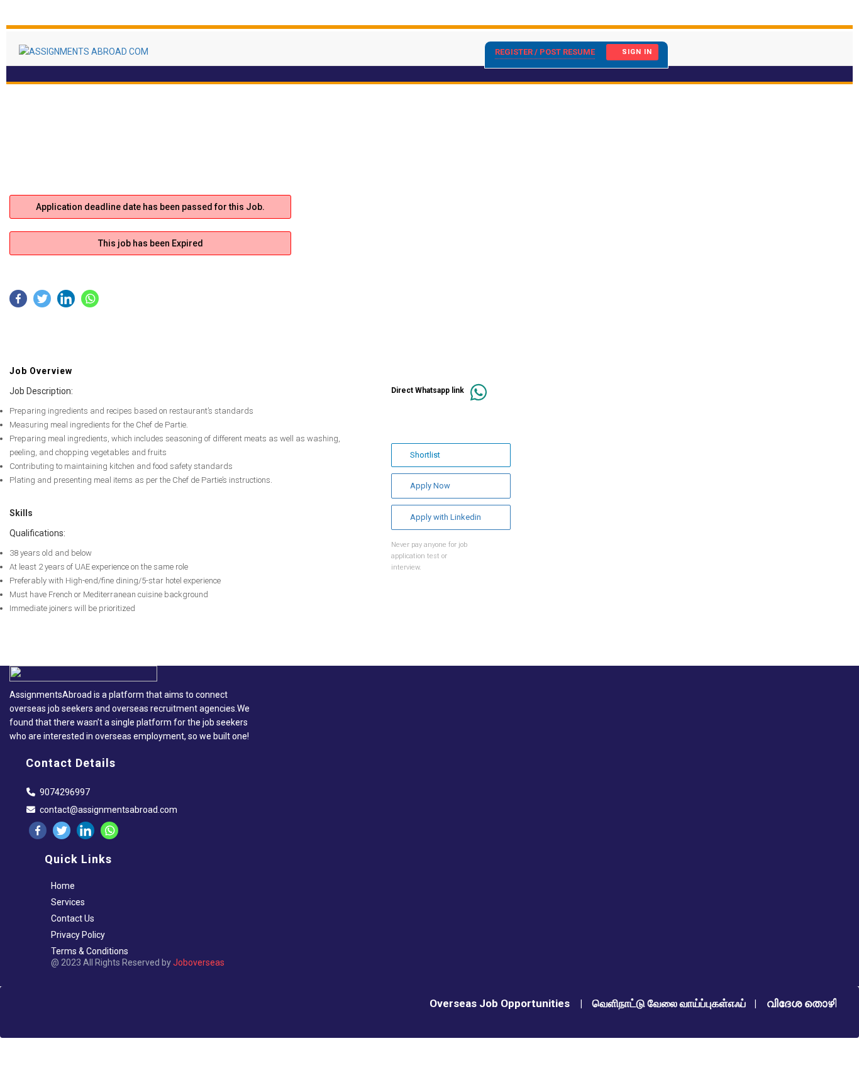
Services (68, 902)
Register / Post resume (545, 52)
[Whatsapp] (90, 298)
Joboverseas (198, 962)
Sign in (637, 52)
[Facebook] (18, 298)
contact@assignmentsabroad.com (108, 810)
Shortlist (425, 455)
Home (63, 886)
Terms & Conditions (89, 951)
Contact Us (72, 918)
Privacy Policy (78, 935)
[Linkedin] (66, 298)
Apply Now (430, 485)
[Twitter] (42, 298)
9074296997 (65, 792)
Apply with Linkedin (445, 517)
